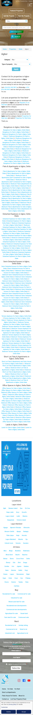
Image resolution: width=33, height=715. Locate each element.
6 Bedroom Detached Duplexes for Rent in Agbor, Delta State (16, 256)
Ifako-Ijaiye (10, 535)
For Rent (17, 689)
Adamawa (26, 551)
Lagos (12, 574)
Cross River (20, 558)
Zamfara (16, 586)
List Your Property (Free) (21, 1)
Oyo (21, 578)
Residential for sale (8, 594)
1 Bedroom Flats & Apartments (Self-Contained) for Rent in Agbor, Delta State (16, 182)
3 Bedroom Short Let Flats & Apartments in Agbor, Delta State (16, 372)
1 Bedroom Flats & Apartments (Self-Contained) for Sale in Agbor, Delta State (16, 178)
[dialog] (16, 708)
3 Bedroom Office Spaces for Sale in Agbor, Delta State (16, 403)
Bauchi (17, 555)
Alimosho (27, 527)
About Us (21, 696)
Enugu (25, 562)
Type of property (7, 64)
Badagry (26, 531)
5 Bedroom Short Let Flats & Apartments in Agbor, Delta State (16, 378)
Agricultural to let (22, 633)
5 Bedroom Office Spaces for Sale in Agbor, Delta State (16, 413)
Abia (5, 551)
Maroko (25, 516)
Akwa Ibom (9, 555)
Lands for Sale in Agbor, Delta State (12, 427)
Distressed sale (23, 617)
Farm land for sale (10, 617)
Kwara (5, 574)
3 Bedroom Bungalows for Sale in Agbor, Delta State (16, 145)
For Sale (10, 689)
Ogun (4, 578)
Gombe (6, 566)
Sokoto (13, 582)
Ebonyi (8, 562)
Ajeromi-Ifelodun (15, 527)
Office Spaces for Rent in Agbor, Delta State (15, 390)
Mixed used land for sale (16, 602)
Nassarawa (20, 574)
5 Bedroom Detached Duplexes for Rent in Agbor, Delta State (16, 250)
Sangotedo (10, 520)
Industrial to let (10, 633)
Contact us (5, 699)
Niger (28, 574)
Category (7, 60)
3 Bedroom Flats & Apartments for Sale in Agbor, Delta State (16, 190)
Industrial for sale (16, 598)
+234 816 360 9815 (10, 87)
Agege (5, 527)
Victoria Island (21, 520)
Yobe (26, 582)
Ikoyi (17, 512)
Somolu (18, 543)
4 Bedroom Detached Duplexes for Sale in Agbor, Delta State (15, 242)
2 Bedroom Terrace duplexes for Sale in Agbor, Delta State (16, 326)
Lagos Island (10, 516)
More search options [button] (16, 31)
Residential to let (10, 625)
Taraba (20, 582)
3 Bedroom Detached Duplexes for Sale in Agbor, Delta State (16, 236)
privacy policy (12, 704)
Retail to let (23, 629)
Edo (14, 562)
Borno (12, 558)
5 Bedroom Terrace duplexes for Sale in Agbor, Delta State (16, 343)
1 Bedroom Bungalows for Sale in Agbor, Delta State (16, 134)
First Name (16, 657)
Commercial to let (11, 629)
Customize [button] (4, 707)
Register (31, 1)
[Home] (7, 3)
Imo (13, 566)
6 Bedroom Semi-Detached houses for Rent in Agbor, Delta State (16, 306)
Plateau (27, 578)
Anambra (18, 551)
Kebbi (20, 570)
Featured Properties (16, 11)
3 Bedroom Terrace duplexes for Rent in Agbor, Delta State (16, 335)
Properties (12, 49)
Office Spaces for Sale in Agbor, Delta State (16, 388)
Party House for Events (9, 696)
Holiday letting (23, 625)
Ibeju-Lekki (10, 512)
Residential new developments (16, 605)
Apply (16, 69)
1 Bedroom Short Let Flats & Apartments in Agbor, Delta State (16, 366)
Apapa (19, 531)
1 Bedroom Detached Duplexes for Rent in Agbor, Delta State (15, 227)
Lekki (18, 516)
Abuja (10, 551)
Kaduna (26, 566)
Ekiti (19, 562)
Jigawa (19, 566)
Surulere (25, 543)
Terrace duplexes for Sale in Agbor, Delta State (16, 316)
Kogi (26, 570)
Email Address (16, 650)
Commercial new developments (16, 609)
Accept (24, 712)
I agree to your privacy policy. (17, 664)
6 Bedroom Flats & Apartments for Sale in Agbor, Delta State (16, 207)
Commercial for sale (24, 594)
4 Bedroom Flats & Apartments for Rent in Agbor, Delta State (16, 198)
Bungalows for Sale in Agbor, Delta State (16, 130)
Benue (5, 558)
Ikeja (17, 535)
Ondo (10, 578)
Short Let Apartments (9, 692)
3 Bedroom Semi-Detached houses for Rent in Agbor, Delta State (16, 287)
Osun (16, 578)
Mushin (20, 539)
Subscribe (16, 668)
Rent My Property (24, 16)
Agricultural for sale (11, 613)
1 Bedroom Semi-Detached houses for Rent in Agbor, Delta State (16, 275)
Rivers (7, 582)
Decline (9, 712)
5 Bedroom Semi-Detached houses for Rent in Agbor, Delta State (16, 300)
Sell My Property (9, 16)
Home (5, 49)
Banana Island (13, 508)
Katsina (13, 570)
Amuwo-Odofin (9, 531)
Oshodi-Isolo (9, 543)
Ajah (4, 508)
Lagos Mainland (11, 539)
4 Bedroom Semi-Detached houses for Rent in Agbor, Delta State (16, 293)
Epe (21, 508)
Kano (7, 570)
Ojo (26, 539)
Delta (20, 49)
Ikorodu (24, 535)
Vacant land (24, 613)
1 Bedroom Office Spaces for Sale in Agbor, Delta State (16, 392)
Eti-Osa (27, 508)
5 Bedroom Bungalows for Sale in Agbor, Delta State (16, 155)
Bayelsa (24, 555)
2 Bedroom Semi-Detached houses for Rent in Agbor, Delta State (16, 281)
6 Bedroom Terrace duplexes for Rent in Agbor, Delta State (16, 351)
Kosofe (24, 512)
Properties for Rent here (23, 118)
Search (17, 37)
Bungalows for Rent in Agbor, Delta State (16, 132)
